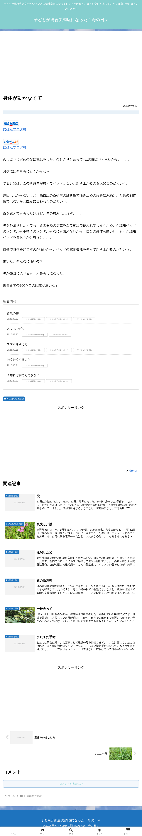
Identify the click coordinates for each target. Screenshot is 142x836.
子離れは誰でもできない (23, 375)
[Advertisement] (71, 63)
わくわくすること (19, 359)
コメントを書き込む (71, 783)
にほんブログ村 (14, 129)
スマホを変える (17, 344)
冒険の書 (13, 313)
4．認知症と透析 (15, 398)
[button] (131, 614)
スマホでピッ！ (17, 328)
